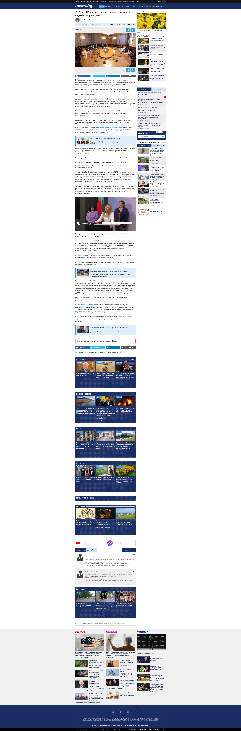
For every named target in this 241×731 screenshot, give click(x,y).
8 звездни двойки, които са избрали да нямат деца (85, 479)
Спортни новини (103, 1)
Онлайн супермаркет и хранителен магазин (157, 210)
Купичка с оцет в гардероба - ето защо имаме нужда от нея (127, 694)
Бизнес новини (89, 1)
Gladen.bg (108, 729)
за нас (150, 729)
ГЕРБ (98, 352)
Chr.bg (138, 1)
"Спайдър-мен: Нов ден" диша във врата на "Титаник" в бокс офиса (157, 70)
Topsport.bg (101, 729)
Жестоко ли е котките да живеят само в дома (105, 478)
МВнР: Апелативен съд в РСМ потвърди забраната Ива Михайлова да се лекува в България (157, 192)
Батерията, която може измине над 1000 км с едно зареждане (157, 54)
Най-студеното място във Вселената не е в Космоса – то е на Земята (126, 673)
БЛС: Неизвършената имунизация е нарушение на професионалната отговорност (148, 117)
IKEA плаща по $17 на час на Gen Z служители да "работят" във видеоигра (96, 674)
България (80, 352)
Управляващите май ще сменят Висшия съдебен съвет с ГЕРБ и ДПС (105, 375)
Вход (159, 1)
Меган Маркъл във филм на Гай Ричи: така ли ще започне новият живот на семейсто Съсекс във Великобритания (120, 684)
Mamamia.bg (132, 1)
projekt (87, 572)
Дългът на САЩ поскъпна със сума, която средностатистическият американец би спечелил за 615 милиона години (88, 654)
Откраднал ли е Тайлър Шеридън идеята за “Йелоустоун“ (126, 663)
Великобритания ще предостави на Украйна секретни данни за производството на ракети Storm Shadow (150, 101)
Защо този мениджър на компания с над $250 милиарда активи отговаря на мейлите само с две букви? (89, 685)
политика (102, 352)
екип (163, 729)
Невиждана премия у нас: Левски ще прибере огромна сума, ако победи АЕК (157, 687)
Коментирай (128, 550)
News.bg (78, 729)
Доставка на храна (110, 1)
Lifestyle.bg (93, 729)
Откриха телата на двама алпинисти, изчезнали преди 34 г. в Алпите (157, 176)
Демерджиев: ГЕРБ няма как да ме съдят (85, 374)
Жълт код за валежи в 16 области (149, 30)
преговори (108, 352)
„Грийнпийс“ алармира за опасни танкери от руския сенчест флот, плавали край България (85, 410)
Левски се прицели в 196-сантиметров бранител (157, 658)
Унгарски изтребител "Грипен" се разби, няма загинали (150, 93)
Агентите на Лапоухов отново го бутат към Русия (157, 667)
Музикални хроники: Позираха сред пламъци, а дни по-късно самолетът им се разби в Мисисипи (105, 524)
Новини (83, 1)
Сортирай (90, 550)
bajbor (87, 555)
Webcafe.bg (125, 1)
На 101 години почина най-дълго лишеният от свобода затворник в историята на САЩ (157, 151)
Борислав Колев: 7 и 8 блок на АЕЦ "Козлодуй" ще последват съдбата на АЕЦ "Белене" (157, 168)
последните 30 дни (158, 145)
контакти (157, 729)
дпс (85, 352)
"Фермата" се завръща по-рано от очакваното (157, 39)
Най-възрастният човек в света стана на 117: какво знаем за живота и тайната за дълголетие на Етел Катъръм (120, 654)
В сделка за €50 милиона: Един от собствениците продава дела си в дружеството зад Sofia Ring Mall (125, 446)
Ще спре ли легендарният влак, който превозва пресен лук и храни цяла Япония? (96, 664)
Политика (111, 24)
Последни (144, 89)
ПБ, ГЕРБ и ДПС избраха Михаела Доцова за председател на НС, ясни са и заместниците (125, 376)
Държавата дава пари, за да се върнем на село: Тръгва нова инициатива (157, 160)
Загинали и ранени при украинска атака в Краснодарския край (125, 410)
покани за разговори (122, 281)
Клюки (95, 1)
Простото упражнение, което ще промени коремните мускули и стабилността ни (157, 78)
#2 (134, 554)
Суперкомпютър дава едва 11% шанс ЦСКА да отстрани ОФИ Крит (157, 677)
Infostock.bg (117, 729)
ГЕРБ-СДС (118, 352)
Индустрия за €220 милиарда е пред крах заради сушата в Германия (84, 445)
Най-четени (158, 89)
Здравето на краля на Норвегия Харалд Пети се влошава (157, 47)
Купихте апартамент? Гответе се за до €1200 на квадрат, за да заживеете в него (105, 445)
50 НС (123, 352)
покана (114, 352)
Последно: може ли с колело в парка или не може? (84, 605)
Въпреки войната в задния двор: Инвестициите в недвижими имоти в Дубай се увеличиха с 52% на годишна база (89, 698)
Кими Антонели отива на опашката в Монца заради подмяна (151, 652)
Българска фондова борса (118, 1)
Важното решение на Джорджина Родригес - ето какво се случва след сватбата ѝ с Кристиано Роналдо (157, 63)
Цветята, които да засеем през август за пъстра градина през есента (124, 480)
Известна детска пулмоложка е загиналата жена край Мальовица (157, 201)
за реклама (142, 729)
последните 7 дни (144, 145)
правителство (90, 352)
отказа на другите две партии (110, 127)
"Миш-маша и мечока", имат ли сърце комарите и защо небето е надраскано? (105, 606)
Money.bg (85, 729)
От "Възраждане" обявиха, (85, 305)
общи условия (133, 729)
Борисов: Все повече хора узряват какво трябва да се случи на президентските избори (150, 125)
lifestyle (143, 36)
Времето (139, 32)
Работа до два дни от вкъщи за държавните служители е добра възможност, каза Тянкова (147, 109)
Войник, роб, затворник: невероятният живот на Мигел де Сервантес (85, 522)
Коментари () (130, 24)
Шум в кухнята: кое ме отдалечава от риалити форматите (125, 605)
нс (95, 352)
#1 (134, 571)
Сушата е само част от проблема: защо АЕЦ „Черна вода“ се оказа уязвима (124, 523)
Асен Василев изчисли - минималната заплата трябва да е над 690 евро (157, 183)
